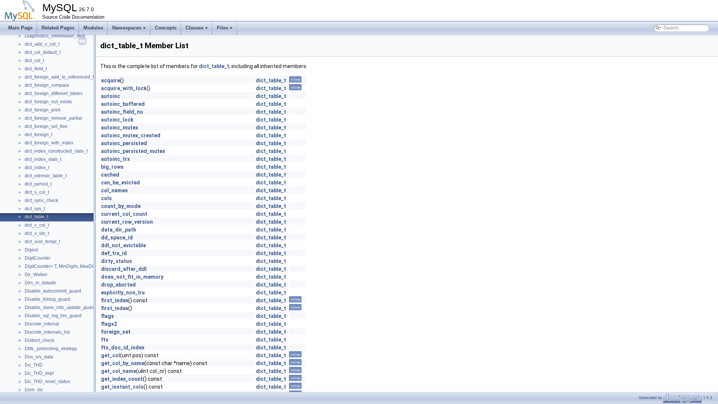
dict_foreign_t (38, 134)
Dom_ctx (34, 389)
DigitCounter (37, 258)
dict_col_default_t (43, 52)
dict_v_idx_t (37, 233)
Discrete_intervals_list (47, 332)
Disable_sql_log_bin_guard (53, 315)
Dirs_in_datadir (40, 282)
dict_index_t (37, 167)
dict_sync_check (41, 200)
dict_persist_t (38, 184)
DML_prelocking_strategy (51, 348)
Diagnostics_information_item (55, 36)
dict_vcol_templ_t (42, 241)
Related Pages (58, 28)
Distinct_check (39, 340)
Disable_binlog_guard (47, 299)
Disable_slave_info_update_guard (60, 307)
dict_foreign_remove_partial (53, 118)
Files (222, 28)
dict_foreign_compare (47, 85)
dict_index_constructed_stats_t (56, 151)
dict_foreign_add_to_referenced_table (64, 77)
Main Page (20, 28)
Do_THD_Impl (39, 373)
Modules (93, 28)
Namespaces (126, 28)
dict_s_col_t (37, 192)
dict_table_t (36, 217)
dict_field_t (36, 68)
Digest (31, 249)
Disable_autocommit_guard (53, 291)
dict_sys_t (35, 208)
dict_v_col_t (37, 225)
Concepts (166, 28)
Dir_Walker (36, 274)
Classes (194, 28)
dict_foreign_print (42, 110)
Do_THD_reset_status (47, 381)
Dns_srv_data (39, 356)
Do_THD (34, 365)
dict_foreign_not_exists (48, 101)
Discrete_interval (42, 324)
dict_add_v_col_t (42, 44)
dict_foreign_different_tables (54, 93)
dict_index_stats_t (43, 159)
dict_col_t (34, 60)
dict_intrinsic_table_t (46, 175)
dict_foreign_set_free (46, 126)
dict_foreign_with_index (49, 143)
